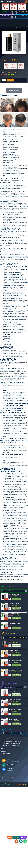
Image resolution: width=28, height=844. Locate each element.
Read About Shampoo (18, 733)
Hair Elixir (18, 27)
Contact (8, 784)
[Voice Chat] (16, 841)
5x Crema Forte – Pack (15, 660)
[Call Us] (21, 841)
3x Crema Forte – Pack (15, 650)
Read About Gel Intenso (9, 687)
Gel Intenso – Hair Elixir (15, 690)
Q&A (2, 748)
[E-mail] (4, 760)
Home (15, 27)
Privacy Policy (4, 751)
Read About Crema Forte (18, 637)
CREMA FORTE (23, 168)
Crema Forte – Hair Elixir (15, 641)
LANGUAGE (21, 785)
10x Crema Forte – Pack (15, 670)
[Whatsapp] (4, 765)
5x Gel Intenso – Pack (14, 709)
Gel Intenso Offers (5, 16)
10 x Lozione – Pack (14, 623)
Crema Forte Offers (22, 12)
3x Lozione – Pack (13, 604)
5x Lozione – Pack (13, 613)
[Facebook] (4, 769)
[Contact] (3, 784)
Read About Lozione (8, 591)
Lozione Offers (3, 12)
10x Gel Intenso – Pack (15, 719)
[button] (23, 33)
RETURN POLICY (13, 579)
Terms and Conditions (5, 753)
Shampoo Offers (24, 16)
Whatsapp (10, 764)
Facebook (9, 768)
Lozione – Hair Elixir (14, 594)
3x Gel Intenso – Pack (14, 699)
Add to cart (16, 598)
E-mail (8, 760)
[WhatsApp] (25, 841)
